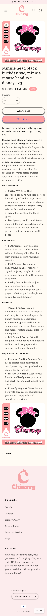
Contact (9, 513)
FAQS (7, 538)
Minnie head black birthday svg (20, 140)
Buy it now (23, 119)
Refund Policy (12, 526)
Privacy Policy (12, 519)
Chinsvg (26, 611)
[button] (6, 10)
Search (8, 507)
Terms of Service (13, 532)
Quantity (6, 95)
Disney (22, 143)
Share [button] (8, 453)
